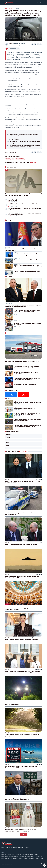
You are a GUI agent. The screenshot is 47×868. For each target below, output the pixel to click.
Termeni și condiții (9, 847)
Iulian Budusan (38, 606)
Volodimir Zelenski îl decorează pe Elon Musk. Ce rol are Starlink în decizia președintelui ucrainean (27, 311)
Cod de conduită (27, 847)
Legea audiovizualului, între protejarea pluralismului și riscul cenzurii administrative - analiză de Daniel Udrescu (23, 194)
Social (9, 201)
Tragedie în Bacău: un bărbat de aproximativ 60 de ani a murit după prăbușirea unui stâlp (27, 272)
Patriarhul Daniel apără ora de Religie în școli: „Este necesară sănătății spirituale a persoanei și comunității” (21, 830)
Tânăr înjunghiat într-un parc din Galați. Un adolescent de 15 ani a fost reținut (24, 142)
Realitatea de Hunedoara (13, 856)
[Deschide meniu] (40, 2)
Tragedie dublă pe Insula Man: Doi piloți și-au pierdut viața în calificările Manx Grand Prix (27, 420)
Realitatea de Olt (31, 858)
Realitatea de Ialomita (34, 854)
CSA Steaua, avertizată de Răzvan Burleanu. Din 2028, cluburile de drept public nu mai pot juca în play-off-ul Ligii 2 (24, 145)
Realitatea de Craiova (39, 858)
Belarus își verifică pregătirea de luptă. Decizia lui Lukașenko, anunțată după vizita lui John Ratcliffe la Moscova (21, 545)
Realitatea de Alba (39, 856)
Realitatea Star (18, 854)
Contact (2, 847)
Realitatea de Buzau (30, 856)
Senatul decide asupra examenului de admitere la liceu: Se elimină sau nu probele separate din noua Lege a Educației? (22, 672)
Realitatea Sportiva (11, 854)
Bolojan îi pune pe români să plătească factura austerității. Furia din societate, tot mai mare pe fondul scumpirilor (23, 798)
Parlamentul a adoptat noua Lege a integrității (25, 316)
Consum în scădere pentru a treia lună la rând (25, 384)
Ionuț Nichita (39, 479)
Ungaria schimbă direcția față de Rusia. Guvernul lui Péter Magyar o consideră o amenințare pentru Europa (23, 305)
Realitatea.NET (3, 854)
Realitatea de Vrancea (5, 858)
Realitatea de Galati (22, 856)
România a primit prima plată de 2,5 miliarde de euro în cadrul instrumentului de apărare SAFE (27, 379)
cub (13, 158)
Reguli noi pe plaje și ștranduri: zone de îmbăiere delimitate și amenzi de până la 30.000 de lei (25, 408)
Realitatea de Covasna (19, 43)
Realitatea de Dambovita (23, 858)
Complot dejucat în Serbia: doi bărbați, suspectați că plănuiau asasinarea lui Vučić (23, 135)
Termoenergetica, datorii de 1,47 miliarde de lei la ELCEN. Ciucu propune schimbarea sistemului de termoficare (27, 367)
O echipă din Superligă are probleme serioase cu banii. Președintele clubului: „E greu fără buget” (27, 414)
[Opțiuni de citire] (44, 865)
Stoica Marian (39, 574)
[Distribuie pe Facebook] (35, 44)
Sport (9, 206)
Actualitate (8, 8)
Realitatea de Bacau (14, 858)
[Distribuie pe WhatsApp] (38, 44)
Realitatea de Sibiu (4, 856)
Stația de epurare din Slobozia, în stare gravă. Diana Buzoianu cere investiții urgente (23, 138)
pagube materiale (20, 158)
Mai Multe (24, 834)
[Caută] (37, 2)
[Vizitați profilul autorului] (6, 44)
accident (8, 158)
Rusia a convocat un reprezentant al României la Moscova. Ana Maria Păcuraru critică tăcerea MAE (21, 640)
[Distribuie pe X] (40, 44)
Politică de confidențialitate (18, 847)
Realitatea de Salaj (26, 854)
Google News (33, 162)
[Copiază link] (32, 44)
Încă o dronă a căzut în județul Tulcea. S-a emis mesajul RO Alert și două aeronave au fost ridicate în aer (27, 426)
